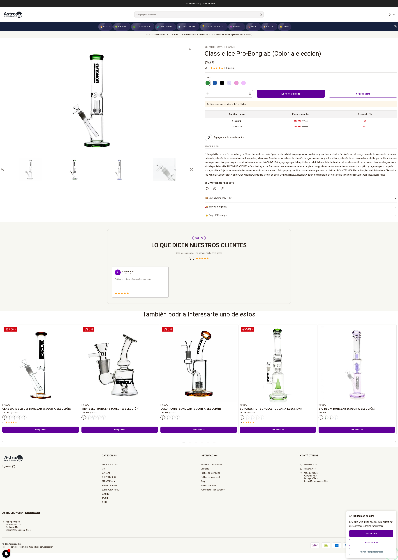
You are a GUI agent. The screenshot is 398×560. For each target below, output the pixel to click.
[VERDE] (208, 83)
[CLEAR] (83, 417)
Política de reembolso (210, 473)
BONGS (175, 34)
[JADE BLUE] (229, 83)
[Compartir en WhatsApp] (214, 189)
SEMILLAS (106, 473)
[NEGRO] (222, 83)
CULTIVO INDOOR (109, 477)
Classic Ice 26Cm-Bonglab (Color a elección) (36, 408)
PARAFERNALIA (161, 34)
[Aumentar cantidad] (250, 94)
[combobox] (198, 15)
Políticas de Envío (209, 485)
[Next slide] (191, 169)
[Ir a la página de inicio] (13, 15)
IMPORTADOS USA (110, 464)
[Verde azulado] (261, 417)
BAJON (105, 498)
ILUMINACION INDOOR (111, 489)
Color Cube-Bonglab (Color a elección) (190, 408)
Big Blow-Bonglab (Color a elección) (347, 408)
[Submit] (261, 15)
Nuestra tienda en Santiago (213, 489)
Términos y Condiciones (211, 464)
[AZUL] (215, 83)
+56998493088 (310, 464)
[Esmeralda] (257, 417)
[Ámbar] (93, 417)
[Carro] (394, 14)
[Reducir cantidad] (207, 94)
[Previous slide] (3, 169)
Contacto (205, 468)
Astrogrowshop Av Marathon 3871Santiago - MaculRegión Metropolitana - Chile (316, 477)
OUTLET (105, 502)
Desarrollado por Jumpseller (41, 547)
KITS (104, 468)
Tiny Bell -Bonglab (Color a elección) (110, 408)
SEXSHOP (106, 494)
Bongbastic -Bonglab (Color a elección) (271, 408)
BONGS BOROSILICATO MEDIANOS (196, 34)
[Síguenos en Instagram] (395, 27)
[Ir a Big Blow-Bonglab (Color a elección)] (357, 364)
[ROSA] (236, 83)
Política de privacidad (210, 477)
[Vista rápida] (76, 363)
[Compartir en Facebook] (207, 189)
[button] (184, 442)
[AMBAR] (4, 417)
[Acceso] (389, 14)
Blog (203, 481)
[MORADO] (243, 83)
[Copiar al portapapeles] (222, 189)
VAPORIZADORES (109, 485)
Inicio (148, 34)
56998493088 (310, 468)
